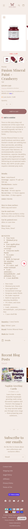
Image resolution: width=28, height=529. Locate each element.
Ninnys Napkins (13, 515)
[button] (4, 5)
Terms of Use (7, 487)
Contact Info (7, 466)
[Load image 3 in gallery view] (21, 60)
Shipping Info (8, 471)
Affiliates (6, 479)
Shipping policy (20, 520)
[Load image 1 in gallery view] (7, 60)
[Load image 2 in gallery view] (14, 60)
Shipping (3, 88)
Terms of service (9, 520)
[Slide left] (1, 60)
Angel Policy (7, 475)
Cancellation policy (14, 525)
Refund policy (12, 517)
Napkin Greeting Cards (13, 387)
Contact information (15, 523)
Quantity (4, 100)
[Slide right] (26, 60)
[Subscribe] (23, 457)
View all (4, 363)
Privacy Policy (8, 483)
